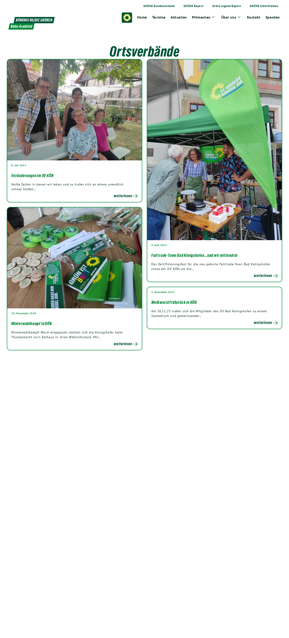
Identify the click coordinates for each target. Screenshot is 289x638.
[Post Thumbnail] (74, 109)
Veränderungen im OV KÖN (32, 175)
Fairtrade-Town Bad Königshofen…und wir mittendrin (194, 255)
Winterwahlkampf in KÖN (31, 323)
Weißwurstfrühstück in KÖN (174, 302)
